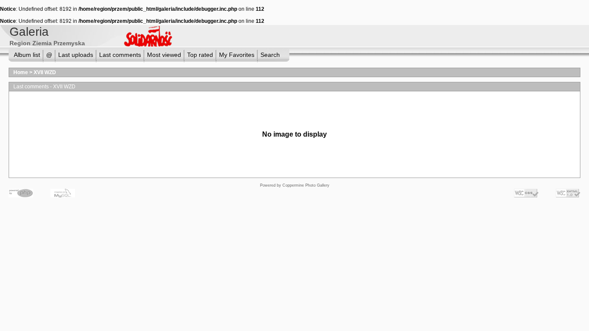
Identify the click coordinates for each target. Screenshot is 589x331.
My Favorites (236, 54)
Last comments (120, 54)
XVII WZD (45, 72)
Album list (27, 54)
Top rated (200, 54)
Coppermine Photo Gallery (305, 185)
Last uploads (75, 54)
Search (270, 54)
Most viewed (164, 54)
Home (20, 72)
